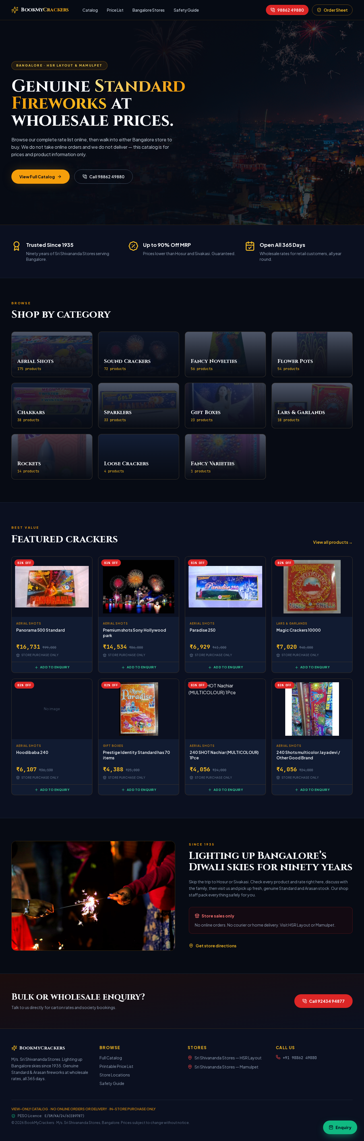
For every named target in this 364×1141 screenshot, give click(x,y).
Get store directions (216, 945)
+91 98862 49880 (300, 1057)
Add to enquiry (54, 667)
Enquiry (343, 1127)
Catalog (90, 10)
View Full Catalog (37, 176)
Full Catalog (111, 1057)
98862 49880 (290, 10)
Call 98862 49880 (107, 176)
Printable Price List (116, 1066)
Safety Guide (186, 10)
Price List (115, 10)
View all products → (333, 542)
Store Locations (115, 1074)
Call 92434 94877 (327, 1001)
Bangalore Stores (149, 10)
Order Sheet (336, 10)
